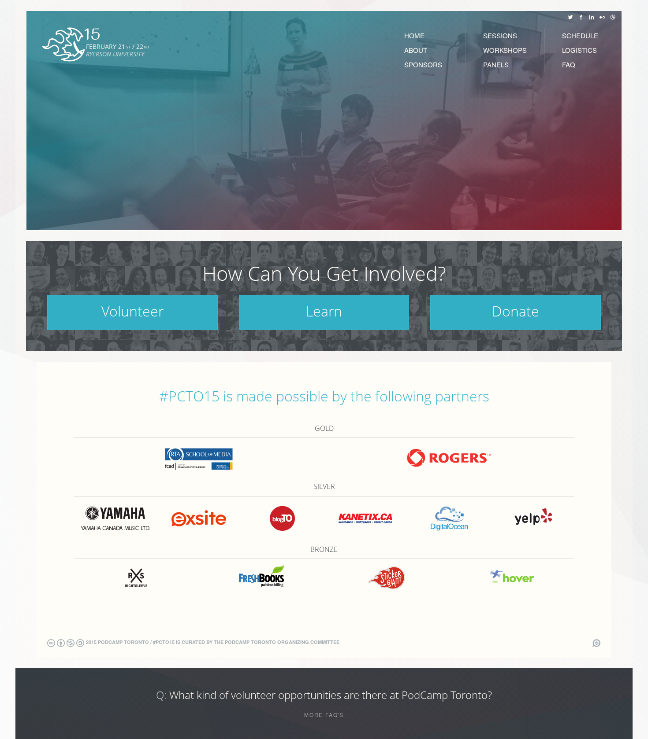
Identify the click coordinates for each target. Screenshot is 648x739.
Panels (496, 64)
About (415, 50)
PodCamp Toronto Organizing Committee (282, 642)
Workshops (505, 50)
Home (414, 35)
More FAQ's (324, 714)
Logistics (579, 50)
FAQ (568, 64)
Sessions (500, 35)
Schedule (580, 35)
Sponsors (423, 64)
